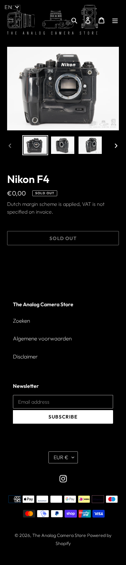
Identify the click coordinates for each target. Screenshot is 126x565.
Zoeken (21, 320)
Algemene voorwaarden (42, 338)
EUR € (61, 457)
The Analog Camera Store (59, 535)
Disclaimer (25, 356)
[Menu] (115, 19)
